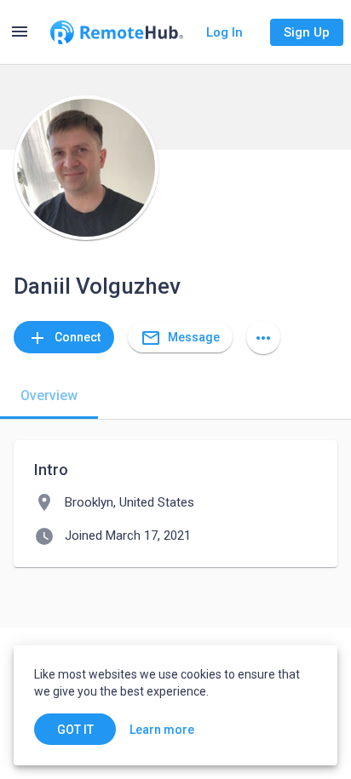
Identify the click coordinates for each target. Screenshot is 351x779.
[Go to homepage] (116, 32)
